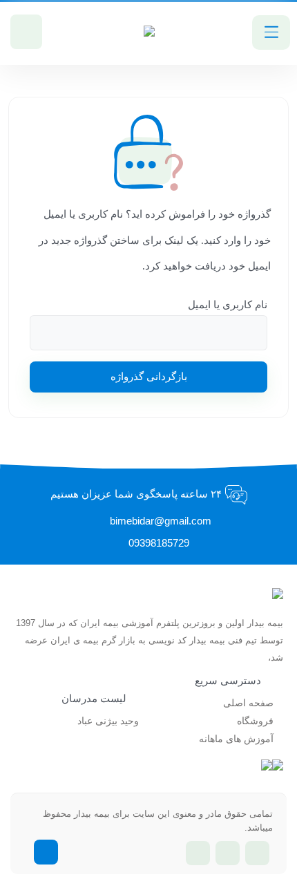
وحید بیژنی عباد (108, 721)
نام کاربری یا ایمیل (227, 304)
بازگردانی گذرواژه (149, 376)
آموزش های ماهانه (236, 739)
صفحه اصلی (248, 703)
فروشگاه (255, 721)
